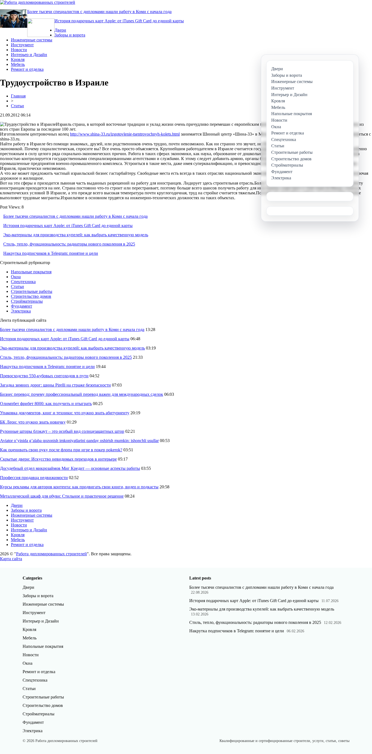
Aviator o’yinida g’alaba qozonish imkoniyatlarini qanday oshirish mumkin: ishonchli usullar (79, 440)
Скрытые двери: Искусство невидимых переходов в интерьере (58, 459)
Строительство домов (31, 296)
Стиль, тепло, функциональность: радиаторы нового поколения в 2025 (69, 244)
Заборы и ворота (69, 35)
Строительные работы (31, 291)
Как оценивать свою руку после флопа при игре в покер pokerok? (61, 450)
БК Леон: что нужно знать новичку (33, 422)
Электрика (21, 311)
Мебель (18, 64)
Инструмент (22, 44)
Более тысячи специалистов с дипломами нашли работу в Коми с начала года (99, 11)
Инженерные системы (31, 40)
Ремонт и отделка (27, 69)
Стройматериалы (27, 301)
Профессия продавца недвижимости (34, 477)
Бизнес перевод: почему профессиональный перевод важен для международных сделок (81, 394)
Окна (16, 276)
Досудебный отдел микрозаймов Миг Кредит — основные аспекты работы (70, 468)
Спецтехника (23, 281)
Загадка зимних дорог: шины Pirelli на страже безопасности (55, 385)
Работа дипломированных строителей (51, 553)
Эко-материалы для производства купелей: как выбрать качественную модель (75, 234)
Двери (60, 30)
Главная (18, 96)
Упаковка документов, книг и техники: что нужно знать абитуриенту (64, 412)
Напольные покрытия (31, 271)
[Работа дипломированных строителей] (37, 2)
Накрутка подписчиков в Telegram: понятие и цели (50, 253)
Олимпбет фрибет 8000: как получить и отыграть (46, 403)
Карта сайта (11, 558)
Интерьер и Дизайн (29, 54)
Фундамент (21, 306)
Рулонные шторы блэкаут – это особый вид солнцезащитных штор (62, 431)
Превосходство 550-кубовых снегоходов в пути (44, 375)
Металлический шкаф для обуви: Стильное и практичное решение (62, 496)
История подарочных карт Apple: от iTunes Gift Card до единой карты (119, 21)
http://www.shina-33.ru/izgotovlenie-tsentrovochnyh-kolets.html (125, 134)
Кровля (18, 59)
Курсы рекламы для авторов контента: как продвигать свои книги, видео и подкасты (79, 487)
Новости (19, 49)
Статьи (17, 105)
